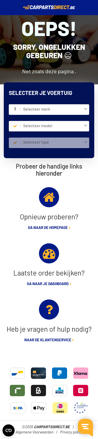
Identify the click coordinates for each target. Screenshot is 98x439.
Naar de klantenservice (47, 340)
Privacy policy (71, 432)
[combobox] (55, 109)
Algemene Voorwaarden (35, 432)
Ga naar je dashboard (48, 284)
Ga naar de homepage (48, 228)
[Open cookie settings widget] (9, 430)
